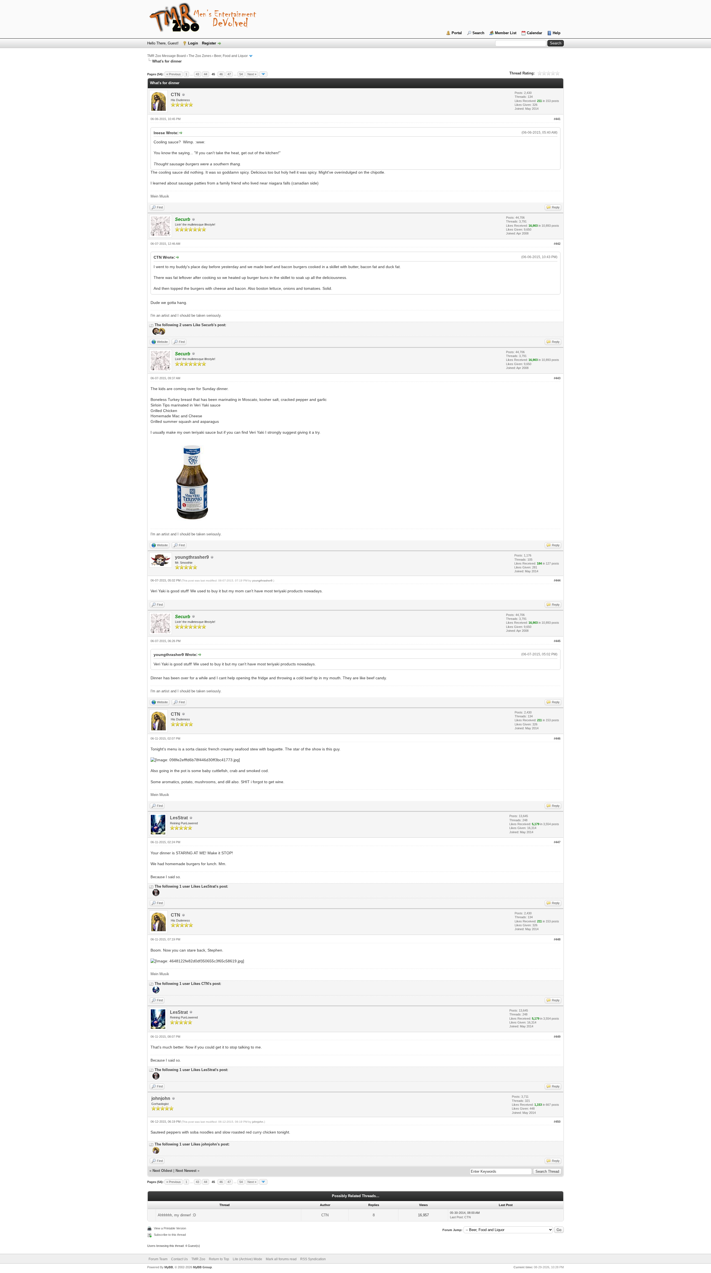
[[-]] (151, 325)
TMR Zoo (198, 1259)
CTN (175, 94)
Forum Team (158, 1259)
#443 (557, 378)
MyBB (168, 1267)
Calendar (534, 33)
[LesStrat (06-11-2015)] (155, 992)
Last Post (456, 1217)
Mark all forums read (281, 1259)
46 (221, 74)
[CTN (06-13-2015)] (155, 1152)
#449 (557, 1036)
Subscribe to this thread (170, 1234)
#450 (557, 1121)
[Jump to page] (263, 74)
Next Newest (186, 1171)
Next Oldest (162, 1171)
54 (241, 74)
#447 (557, 842)
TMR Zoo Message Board (166, 56)
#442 (557, 243)
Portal (457, 33)
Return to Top (219, 1259)
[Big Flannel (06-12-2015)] (155, 895)
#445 (557, 641)
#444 (557, 580)
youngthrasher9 (192, 557)
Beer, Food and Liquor (231, 56)
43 (197, 74)
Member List (505, 33)
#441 (557, 119)
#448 (557, 939)
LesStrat (179, 817)
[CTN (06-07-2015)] (161, 333)
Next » (251, 74)
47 (229, 74)
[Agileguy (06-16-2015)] (155, 333)
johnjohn (160, 1098)
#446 (557, 738)
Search (478, 33)
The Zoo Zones (200, 56)
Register (209, 43)
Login (193, 43)
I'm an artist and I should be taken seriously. (186, 315)
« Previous (173, 74)
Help (556, 33)
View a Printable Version (170, 1228)
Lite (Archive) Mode (247, 1259)
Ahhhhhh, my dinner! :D (177, 1215)
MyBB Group (202, 1267)
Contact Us (179, 1259)
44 (205, 74)
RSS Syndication (313, 1259)
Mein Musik (160, 196)
